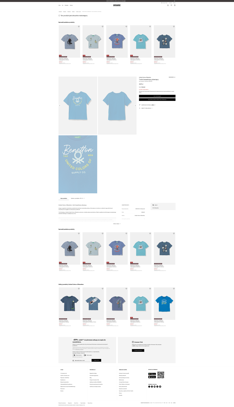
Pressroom (62, 388)
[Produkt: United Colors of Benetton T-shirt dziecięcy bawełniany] (93, 41)
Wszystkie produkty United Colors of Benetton (157, 99)
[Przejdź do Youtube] (155, 387)
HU (160, 402)
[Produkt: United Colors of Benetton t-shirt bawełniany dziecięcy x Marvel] (93, 303)
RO (166, 402)
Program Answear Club (94, 379)
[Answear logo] (117, 5)
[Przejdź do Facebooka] (149, 387)
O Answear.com (63, 373)
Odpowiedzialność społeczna (66, 384)
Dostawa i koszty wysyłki (124, 373)
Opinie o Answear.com (64, 375)
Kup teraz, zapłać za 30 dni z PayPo (126, 390)
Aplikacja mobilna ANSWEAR (95, 382)
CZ (155, 402)
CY (153, 402)
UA (171, 402)
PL (164, 402)
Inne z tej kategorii (157, 96)
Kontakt (120, 395)
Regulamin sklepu (93, 373)
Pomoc (120, 393)
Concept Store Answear (123, 382)
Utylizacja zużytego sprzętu (95, 386)
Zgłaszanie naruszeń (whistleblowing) (67, 386)
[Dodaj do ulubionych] (79, 26)
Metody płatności (122, 375)
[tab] (77, 198)
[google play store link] (152, 374)
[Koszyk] (175, 5)
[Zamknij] (175, 1)
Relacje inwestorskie (64, 382)
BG (151, 402)
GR (157, 402)
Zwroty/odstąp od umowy (124, 377)
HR (158, 402)
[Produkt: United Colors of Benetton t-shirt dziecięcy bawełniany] (117, 41)
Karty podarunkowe (123, 386)
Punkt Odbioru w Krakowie (124, 384)
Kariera (61, 390)
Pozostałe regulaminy (94, 375)
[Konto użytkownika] (168, 5)
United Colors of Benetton (145, 77)
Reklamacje (121, 379)
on (62, 5)
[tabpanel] (117, 212)
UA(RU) (174, 402)
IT (162, 402)
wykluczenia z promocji (79, 349)
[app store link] (152, 377)
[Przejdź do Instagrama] (152, 387)
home (71, 5)
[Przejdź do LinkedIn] (160, 386)
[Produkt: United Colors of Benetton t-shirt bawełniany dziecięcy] (69, 41)
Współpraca (62, 379)
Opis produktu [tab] (63, 198)
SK (169, 402)
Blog (90, 377)
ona (59, 5)
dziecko (66, 5)
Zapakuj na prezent (123, 388)
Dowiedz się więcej (138, 350)
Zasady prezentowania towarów (96, 384)
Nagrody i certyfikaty (64, 377)
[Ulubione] (171, 5)
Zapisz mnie (96, 360)
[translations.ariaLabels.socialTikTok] (157, 386)
